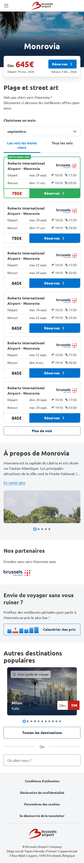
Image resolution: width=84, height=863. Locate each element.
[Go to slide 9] (53, 721)
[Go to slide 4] (46, 529)
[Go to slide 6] (42, 721)
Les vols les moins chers (22, 145)
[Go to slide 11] (60, 721)
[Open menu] (6, 5)
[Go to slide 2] (38, 529)
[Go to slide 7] (46, 721)
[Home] (42, 6)
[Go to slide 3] (42, 529)
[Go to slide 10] (56, 721)
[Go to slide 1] (35, 529)
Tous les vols (62, 142)
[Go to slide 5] (49, 529)
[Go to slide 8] (49, 721)
